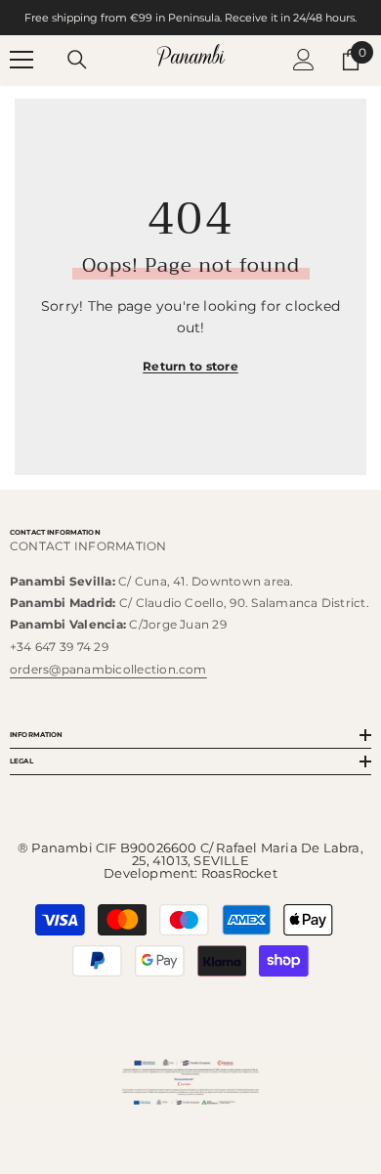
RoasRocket (239, 873)
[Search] (77, 59)
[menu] (21, 59)
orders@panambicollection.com (108, 669)
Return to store (190, 366)
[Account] (304, 59)
